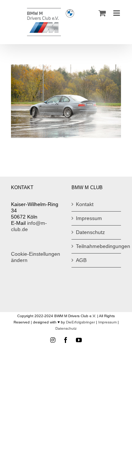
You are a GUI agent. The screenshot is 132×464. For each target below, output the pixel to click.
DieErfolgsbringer (80, 322)
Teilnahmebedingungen (96, 246)
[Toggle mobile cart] (102, 13)
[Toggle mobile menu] (117, 13)
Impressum (89, 218)
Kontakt (85, 204)
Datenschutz (90, 232)
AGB (81, 260)
